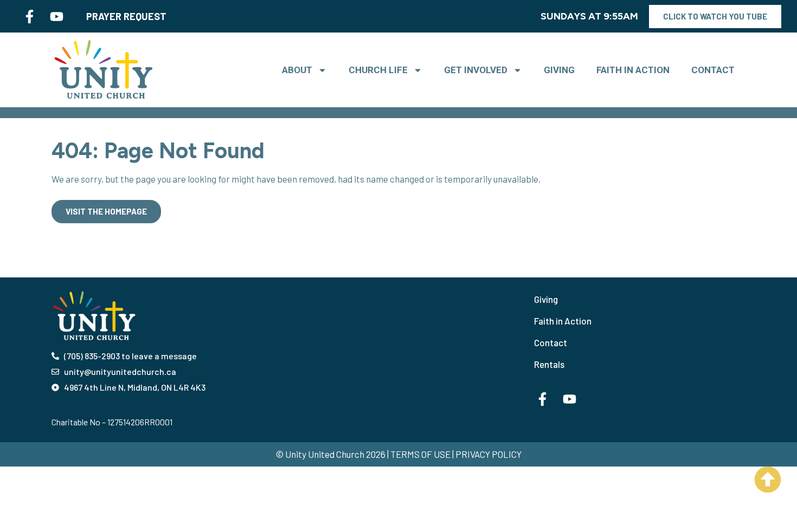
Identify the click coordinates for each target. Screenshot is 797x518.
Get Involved (475, 69)
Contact (713, 69)
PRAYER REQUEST (126, 16)
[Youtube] (56, 16)
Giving (559, 69)
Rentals (549, 364)
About (297, 69)
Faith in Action (633, 69)
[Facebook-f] (29, 16)
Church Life (378, 69)
